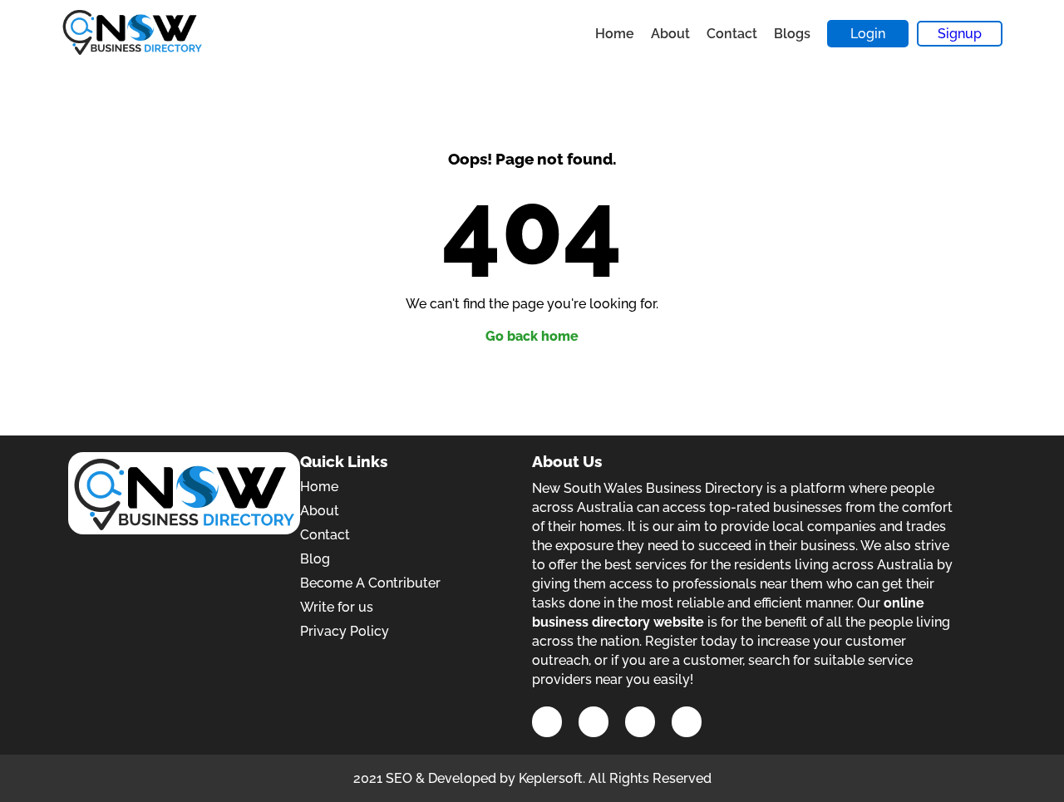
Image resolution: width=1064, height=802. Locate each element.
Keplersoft (551, 778)
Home (614, 34)
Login (867, 34)
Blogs (792, 34)
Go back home (532, 336)
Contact (732, 34)
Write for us (336, 607)
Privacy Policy (344, 631)
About (670, 34)
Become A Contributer (370, 583)
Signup (960, 34)
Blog (315, 559)
